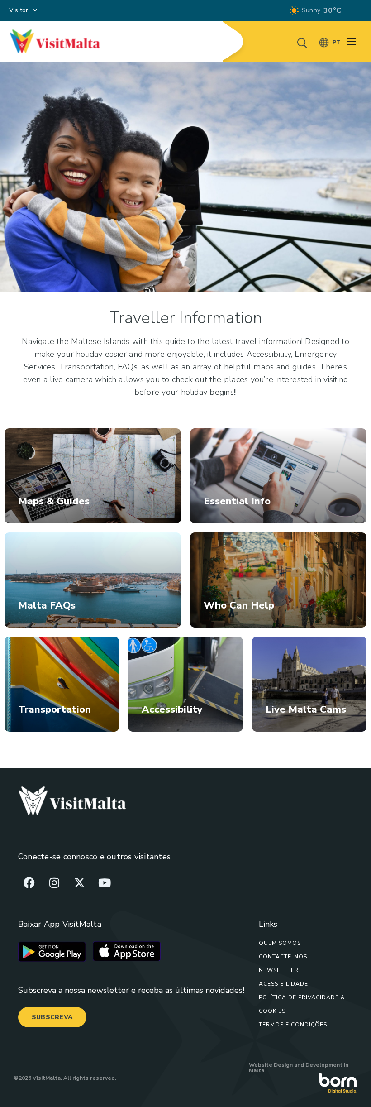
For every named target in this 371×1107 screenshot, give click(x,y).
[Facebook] (29, 882)
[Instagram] (54, 882)
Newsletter (279, 970)
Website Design (271, 1065)
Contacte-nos (283, 956)
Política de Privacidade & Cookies (302, 1004)
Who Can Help (239, 605)
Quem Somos (280, 943)
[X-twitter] (79, 882)
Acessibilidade (283, 983)
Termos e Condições (293, 1024)
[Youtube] (104, 882)
